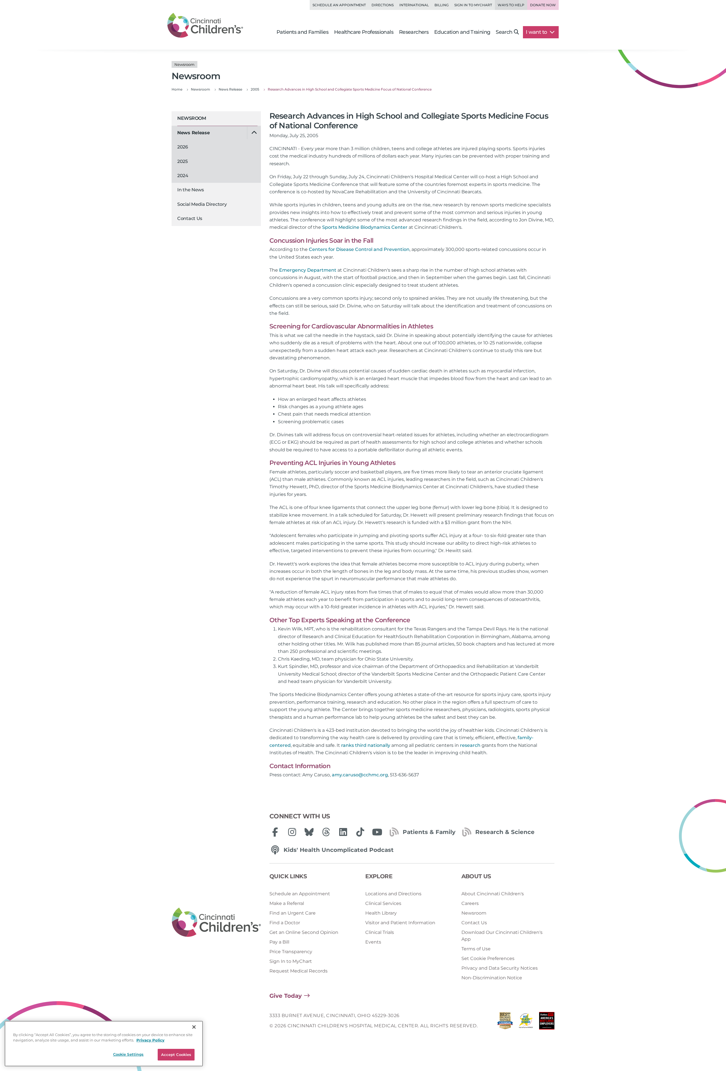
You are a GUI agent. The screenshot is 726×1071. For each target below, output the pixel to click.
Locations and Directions (393, 893)
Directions (383, 5)
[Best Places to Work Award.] (526, 1022)
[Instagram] (292, 832)
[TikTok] (360, 832)
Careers (470, 903)
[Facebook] (275, 832)
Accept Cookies (176, 1054)
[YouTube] (377, 832)
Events (373, 942)
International (414, 5)
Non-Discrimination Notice (491, 977)
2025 (182, 161)
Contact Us (189, 218)
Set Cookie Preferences (487, 958)
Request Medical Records (298, 971)
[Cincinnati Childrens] (216, 922)
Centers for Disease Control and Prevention (359, 249)
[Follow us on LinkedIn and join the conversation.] (343, 832)
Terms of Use (476, 948)
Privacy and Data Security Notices (499, 968)
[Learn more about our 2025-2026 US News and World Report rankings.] (505, 1022)
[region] (104, 1043)
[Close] (194, 1027)
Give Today (285, 995)
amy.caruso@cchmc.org (360, 774)
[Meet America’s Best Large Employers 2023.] (546, 1022)
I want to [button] (537, 32)
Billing (441, 5)
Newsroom (191, 118)
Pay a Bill (279, 942)
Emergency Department (307, 270)
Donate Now (543, 5)
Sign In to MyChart (290, 961)
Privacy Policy (150, 1040)
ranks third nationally (365, 745)
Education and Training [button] (462, 32)
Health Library (381, 913)
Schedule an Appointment (339, 5)
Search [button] (504, 32)
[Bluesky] (309, 832)
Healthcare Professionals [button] (363, 32)
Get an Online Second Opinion (303, 932)
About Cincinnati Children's (492, 893)
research (470, 745)
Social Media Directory (202, 204)
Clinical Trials (379, 932)
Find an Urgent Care (292, 913)
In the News (190, 189)
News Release (193, 132)
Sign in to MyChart (473, 5)
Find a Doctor (284, 922)
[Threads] (326, 832)
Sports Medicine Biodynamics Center (365, 227)
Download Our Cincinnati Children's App (502, 936)
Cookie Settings (128, 1054)
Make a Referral (286, 903)
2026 (182, 147)
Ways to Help (511, 5)
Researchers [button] (414, 32)
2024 (182, 175)
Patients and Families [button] (302, 32)
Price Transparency (290, 951)
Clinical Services (383, 903)
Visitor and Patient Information (400, 922)
